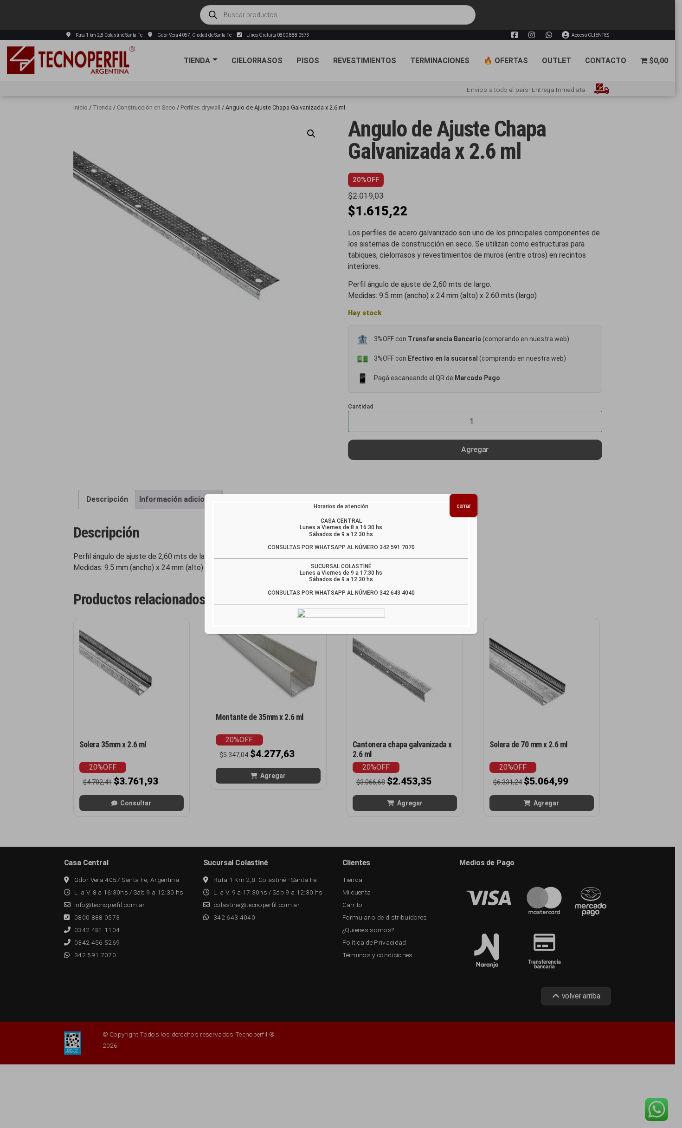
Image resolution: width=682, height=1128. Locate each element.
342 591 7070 (397, 547)
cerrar (464, 506)
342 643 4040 (397, 593)
